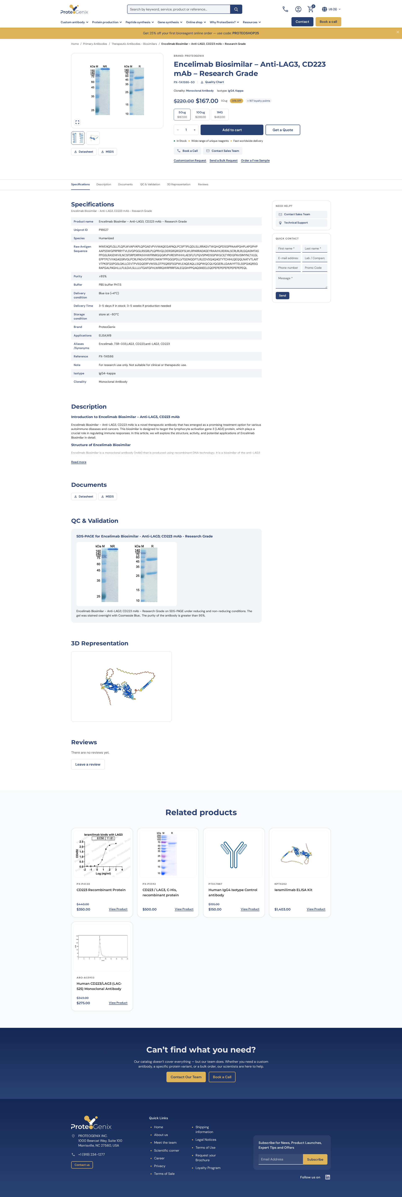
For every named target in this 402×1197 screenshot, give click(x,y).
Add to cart (232, 130)
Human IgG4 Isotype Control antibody (233, 892)
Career (159, 1158)
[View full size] (77, 122)
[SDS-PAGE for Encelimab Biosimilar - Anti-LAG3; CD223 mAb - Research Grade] (78, 138)
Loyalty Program (208, 1168)
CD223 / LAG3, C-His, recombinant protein (161, 892)
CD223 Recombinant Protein (101, 890)
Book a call (328, 21)
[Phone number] (285, 9)
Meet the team (165, 1142)
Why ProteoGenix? (223, 22)
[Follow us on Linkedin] (328, 1177)
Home (75, 44)
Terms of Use (205, 1147)
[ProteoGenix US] (74, 9)
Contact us (82, 1165)
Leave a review (87, 764)
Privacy (159, 1166)
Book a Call (222, 1077)
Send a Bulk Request (224, 160)
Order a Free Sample (255, 160)
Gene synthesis (168, 22)
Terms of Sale (164, 1173)
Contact (302, 21)
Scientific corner (166, 1150)
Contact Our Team (186, 1077)
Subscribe (315, 1159)
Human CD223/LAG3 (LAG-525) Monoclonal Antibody (99, 986)
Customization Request (190, 160)
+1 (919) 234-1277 (91, 1154)
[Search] (236, 9)
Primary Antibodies (95, 44)
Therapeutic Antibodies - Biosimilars (134, 44)
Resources (250, 22)
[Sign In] (298, 9)
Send (282, 295)
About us (161, 1135)
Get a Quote (283, 130)
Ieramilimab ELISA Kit (293, 890)
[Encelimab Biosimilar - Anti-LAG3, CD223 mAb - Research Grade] (93, 138)
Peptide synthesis (138, 22)
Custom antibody (73, 22)
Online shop (194, 22)
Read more (78, 462)
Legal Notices (206, 1139)
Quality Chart (214, 82)
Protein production (105, 22)
